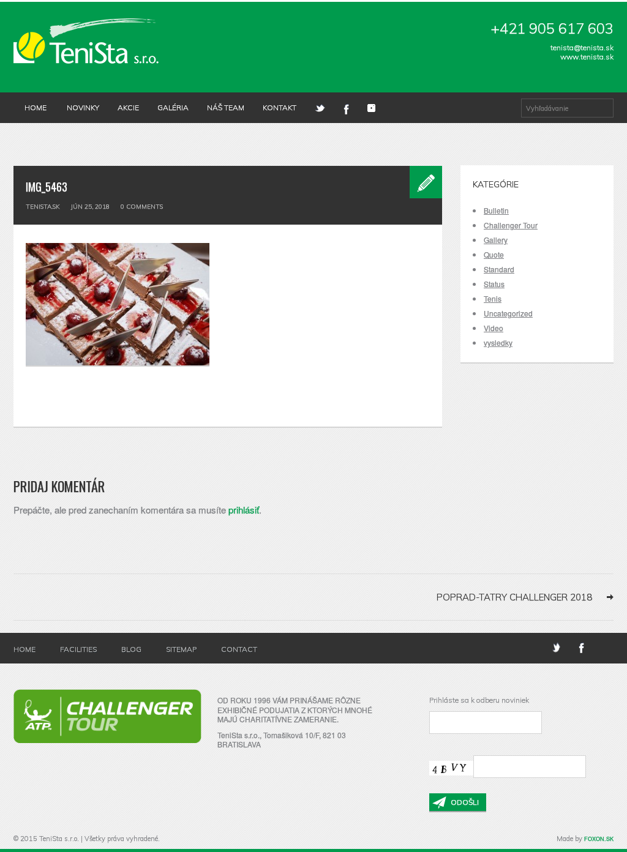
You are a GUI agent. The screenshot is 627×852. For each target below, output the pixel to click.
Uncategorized (508, 313)
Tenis (492, 298)
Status (494, 283)
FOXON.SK (599, 839)
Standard (499, 269)
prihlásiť (243, 509)
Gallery (496, 239)
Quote (494, 254)
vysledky (498, 342)
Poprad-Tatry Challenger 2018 (514, 597)
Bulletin (496, 210)
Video (493, 328)
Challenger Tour (511, 225)
